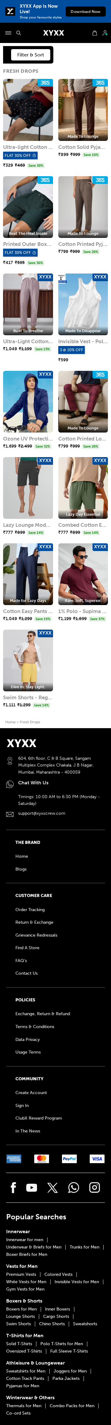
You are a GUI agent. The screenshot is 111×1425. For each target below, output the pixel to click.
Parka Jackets (66, 1378)
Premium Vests (21, 1274)
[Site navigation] (8, 32)
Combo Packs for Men (72, 1406)
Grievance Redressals (36, 935)
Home (10, 722)
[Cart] (94, 33)
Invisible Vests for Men (77, 1281)
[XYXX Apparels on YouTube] (31, 1188)
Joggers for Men (70, 1371)
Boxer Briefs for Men (26, 1254)
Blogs (21, 869)
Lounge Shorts (20, 1316)
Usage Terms (28, 1052)
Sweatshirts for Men (25, 1371)
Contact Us (26, 973)
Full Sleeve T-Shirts (69, 1351)
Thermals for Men (23, 1406)
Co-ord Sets (18, 1413)
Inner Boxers (57, 1309)
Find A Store (27, 947)
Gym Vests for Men (25, 1289)
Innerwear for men (24, 1239)
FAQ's (21, 960)
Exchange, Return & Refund (42, 1013)
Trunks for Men (84, 1247)
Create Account (31, 1092)
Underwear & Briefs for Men (33, 1247)
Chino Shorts (52, 1324)
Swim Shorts (18, 1324)
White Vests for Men (26, 1281)
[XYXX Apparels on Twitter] (52, 1187)
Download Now (86, 11)
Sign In (22, 1105)
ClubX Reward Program (38, 1118)
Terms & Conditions (34, 1026)
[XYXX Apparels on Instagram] (94, 1187)
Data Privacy (27, 1039)
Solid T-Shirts (19, 1344)
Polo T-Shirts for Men (61, 1344)
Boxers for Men (21, 1309)
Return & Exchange (34, 922)
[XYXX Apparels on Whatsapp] (73, 1187)
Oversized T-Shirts (24, 1351)
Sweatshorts (85, 1324)
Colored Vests (58, 1274)
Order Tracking (30, 909)
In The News (27, 1131)
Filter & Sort (30, 55)
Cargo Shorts (56, 1316)
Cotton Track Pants (25, 1378)
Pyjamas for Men (22, 1386)
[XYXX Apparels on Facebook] (13, 1187)
